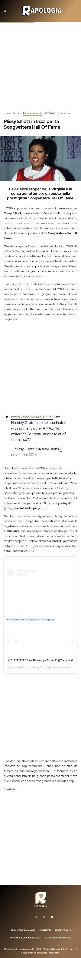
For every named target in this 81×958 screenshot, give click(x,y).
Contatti (45, 930)
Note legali (63, 930)
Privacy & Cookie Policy (25, 937)
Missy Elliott (40, 667)
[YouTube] (52, 917)
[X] (36, 917)
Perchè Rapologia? (23, 930)
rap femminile (32, 766)
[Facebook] (28, 917)
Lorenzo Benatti (12, 113)
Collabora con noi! (58, 937)
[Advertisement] (40, 69)
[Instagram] (44, 917)
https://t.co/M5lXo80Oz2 (32, 416)
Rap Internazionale (32, 113)
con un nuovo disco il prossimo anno (29, 223)
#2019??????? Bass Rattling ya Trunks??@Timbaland (40, 660)
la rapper (52, 468)
